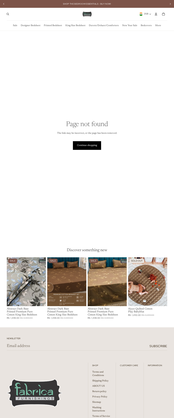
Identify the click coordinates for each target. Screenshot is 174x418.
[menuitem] (15, 25)
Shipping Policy (100, 381)
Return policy (99, 391)
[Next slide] (170, 4)
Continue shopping (87, 145)
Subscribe (158, 346)
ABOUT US (98, 386)
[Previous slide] (3, 4)
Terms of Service (101, 416)
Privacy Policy (99, 397)
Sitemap (96, 402)
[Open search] (8, 14)
